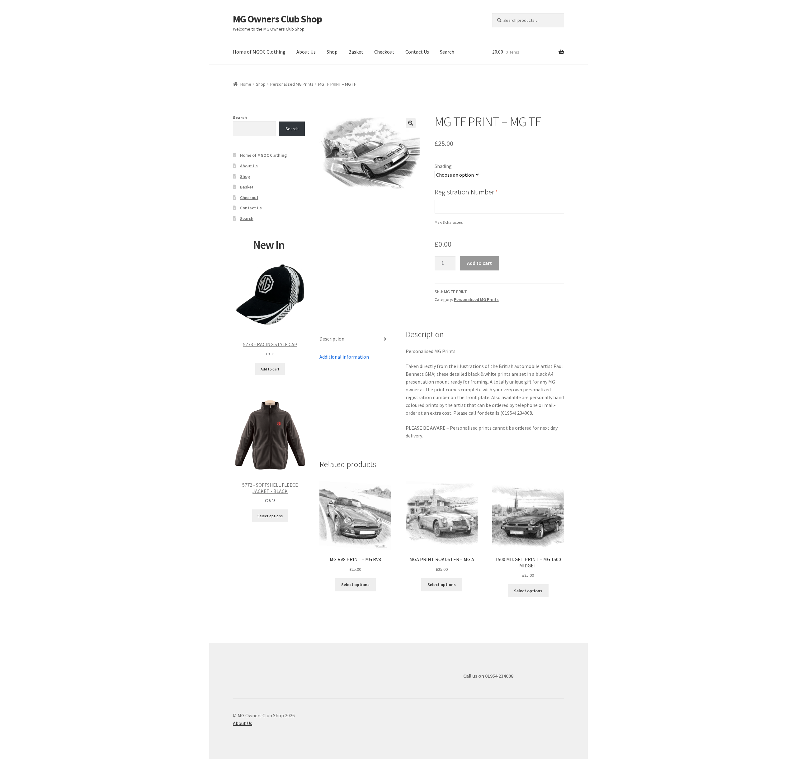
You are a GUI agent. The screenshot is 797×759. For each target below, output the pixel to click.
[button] (411, 123)
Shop (332, 52)
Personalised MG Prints (292, 84)
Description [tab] (331, 339)
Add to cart (479, 263)
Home (245, 84)
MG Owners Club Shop (277, 19)
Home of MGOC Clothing (259, 52)
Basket (355, 52)
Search (447, 52)
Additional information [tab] (344, 357)
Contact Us (417, 52)
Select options (355, 584)
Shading (443, 166)
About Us (306, 52)
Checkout (384, 52)
